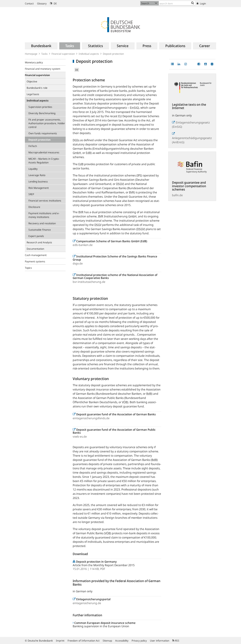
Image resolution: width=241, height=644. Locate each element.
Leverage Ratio (36, 175)
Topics (28, 267)
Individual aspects (89, 53)
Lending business (38, 181)
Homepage (31, 53)
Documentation (35, 248)
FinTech (32, 146)
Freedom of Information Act (84, 640)
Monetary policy (34, 62)
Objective (32, 81)
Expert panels (36, 236)
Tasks (44, 53)
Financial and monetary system (42, 68)
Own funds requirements (42, 133)
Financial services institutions (44, 200)
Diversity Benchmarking (41, 113)
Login (202, 3)
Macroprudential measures (43, 152)
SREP (31, 194)
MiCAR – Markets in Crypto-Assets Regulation (43, 160)
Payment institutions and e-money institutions (43, 215)
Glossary (42, 3)
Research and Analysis (39, 242)
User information (159, 640)
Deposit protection (39, 139)
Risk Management (38, 187)
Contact (29, 3)
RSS (176, 640)
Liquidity (33, 168)
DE (55, 3)
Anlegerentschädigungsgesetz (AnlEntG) (192, 140)
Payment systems (35, 261)
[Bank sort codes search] (192, 3)
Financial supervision (63, 53)
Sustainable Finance (39, 229)
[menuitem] (41, 45)
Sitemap (107, 640)
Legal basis (33, 94)
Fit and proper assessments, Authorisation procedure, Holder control (46, 123)
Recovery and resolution (42, 223)
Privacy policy (139, 640)
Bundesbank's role (37, 87)
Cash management (36, 255)
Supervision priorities (40, 107)
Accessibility (121, 640)
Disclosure (34, 207)
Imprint (60, 640)
